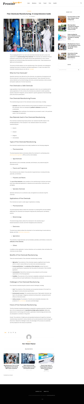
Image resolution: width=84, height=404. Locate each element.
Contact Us (38, 391)
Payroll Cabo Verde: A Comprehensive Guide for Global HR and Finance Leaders (46, 367)
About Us (46, 391)
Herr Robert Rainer (29, 344)
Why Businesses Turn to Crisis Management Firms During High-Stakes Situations (11, 367)
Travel (44, 3)
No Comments (32, 16)
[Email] (5, 69)
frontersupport (51, 395)
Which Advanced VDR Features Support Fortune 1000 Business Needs (29, 367)
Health (55, 3)
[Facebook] (5, 59)
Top (42, 399)
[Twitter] (5, 62)
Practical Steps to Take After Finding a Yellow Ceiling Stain (74, 18)
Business (34, 3)
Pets (50, 3)
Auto (28, 3)
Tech (40, 3)
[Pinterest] (5, 66)
